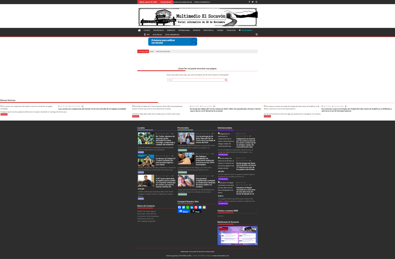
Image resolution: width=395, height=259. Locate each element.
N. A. (168, 134)
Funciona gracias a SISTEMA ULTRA (178, 256)
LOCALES (147, 30)
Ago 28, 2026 (161, 134)
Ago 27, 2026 (161, 176)
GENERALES (171, 30)
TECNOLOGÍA (231, 30)
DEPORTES (196, 30)
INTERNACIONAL (184, 30)
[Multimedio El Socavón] (139, 30)
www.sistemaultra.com (221, 256)
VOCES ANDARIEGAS (172, 35)
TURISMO (220, 30)
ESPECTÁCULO (208, 30)
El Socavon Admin (75, 106)
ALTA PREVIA (157, 35)
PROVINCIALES (158, 30)
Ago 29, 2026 (63, 106)
